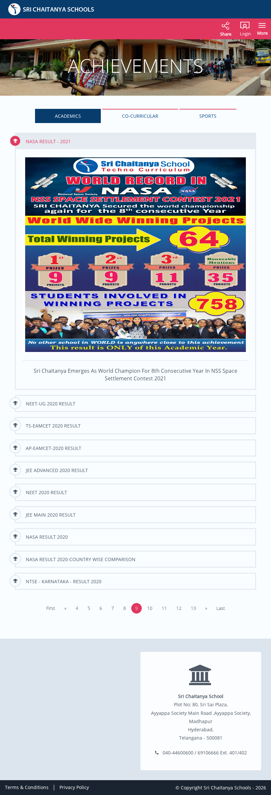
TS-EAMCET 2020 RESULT (53, 426)
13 (193, 608)
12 (178, 608)
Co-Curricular (140, 116)
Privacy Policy (74, 787)
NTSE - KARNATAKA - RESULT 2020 (63, 581)
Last (220, 608)
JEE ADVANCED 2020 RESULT (57, 470)
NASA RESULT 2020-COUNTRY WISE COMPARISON (81, 559)
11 (164, 608)
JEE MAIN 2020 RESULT (51, 515)
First (50, 608)
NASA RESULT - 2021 (48, 141)
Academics (68, 116)
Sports (207, 116)
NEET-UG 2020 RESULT (50, 403)
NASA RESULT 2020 (47, 537)
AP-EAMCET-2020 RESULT (53, 448)
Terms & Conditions (27, 787)
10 (149, 608)
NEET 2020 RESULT (46, 492)
